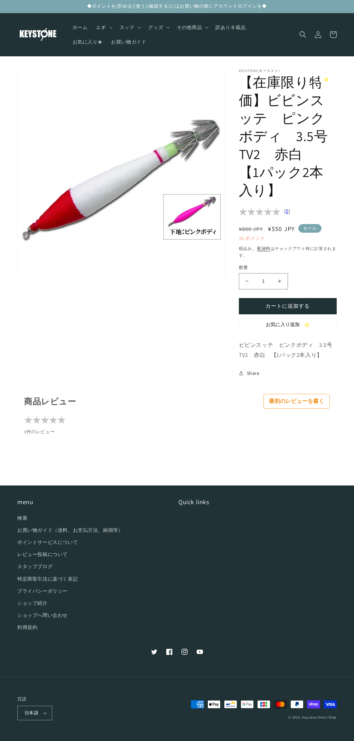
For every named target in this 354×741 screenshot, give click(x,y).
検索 (22, 518)
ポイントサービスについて (47, 542)
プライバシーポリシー (42, 591)
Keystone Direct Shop (319, 717)
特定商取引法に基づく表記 (47, 579)
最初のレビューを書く (296, 401)
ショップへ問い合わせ (42, 615)
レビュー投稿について (42, 554)
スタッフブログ (35, 566)
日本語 (31, 713)
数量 (243, 267)
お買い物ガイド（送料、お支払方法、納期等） (70, 530)
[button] (103, 27)
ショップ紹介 (32, 603)
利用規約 (27, 627)
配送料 (263, 248)
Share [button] (253, 373)
